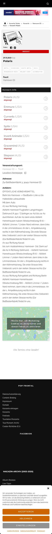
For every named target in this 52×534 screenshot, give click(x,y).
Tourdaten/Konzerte (11, 419)
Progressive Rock (11, 71)
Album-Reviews (9, 480)
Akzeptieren (26, 512)
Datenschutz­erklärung (28, 531)
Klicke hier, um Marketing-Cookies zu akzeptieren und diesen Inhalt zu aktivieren (26, 323)
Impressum (41, 531)
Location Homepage (12, 173)
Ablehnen (26, 518)
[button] (48, 488)
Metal (6, 68)
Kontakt (6, 405)
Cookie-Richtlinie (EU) (11, 426)
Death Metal (26, 68)
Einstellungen (26, 525)
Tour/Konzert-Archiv (11, 423)
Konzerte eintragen (10, 408)
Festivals (6, 416)
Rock (36, 68)
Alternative (38, 71)
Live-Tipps (7, 484)
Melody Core (25, 71)
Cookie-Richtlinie (13, 531)
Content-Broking (9, 398)
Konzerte (6, 412)
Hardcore (15, 68)
